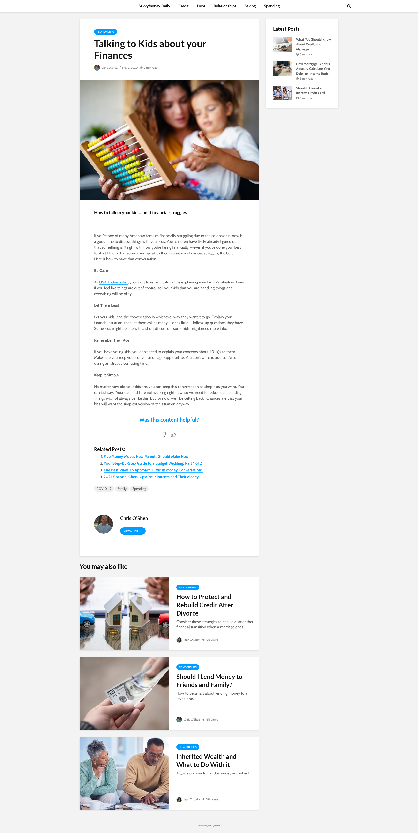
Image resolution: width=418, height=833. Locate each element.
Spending (272, 6)
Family (122, 488)
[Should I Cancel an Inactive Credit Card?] (282, 92)
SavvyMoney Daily (154, 6)
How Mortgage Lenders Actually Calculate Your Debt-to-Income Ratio (313, 69)
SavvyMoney (214, 826)
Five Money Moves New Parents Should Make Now (146, 456)
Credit (184, 6)
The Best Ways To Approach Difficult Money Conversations (153, 470)
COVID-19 (104, 488)
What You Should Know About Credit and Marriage (313, 44)
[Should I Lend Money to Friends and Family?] (124, 693)
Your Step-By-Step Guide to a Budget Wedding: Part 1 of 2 (153, 463)
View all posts (133, 531)
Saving (250, 6)
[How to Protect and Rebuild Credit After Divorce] (124, 613)
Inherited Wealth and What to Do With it (206, 760)
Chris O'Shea (109, 67)
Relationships (225, 6)
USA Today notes (113, 282)
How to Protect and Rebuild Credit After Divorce (204, 605)
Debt (201, 6)
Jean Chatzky (191, 639)
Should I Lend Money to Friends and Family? (209, 681)
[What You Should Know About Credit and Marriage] (282, 44)
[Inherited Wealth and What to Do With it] (124, 773)
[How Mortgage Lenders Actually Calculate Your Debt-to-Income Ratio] (282, 68)
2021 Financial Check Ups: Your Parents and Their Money (151, 477)
